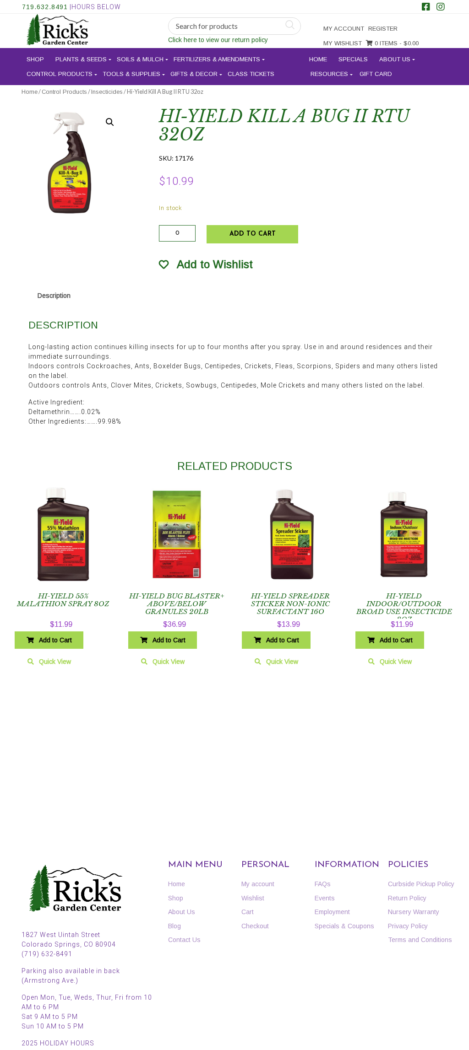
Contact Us (184, 939)
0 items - (396, 43)
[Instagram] (440, 7)
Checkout (255, 926)
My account (343, 28)
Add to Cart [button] (55, 640)
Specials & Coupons (344, 926)
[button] (110, 122)
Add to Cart (252, 234)
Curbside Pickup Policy (421, 884)
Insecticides (107, 91)
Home (318, 59)
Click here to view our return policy (218, 39)
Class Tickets (251, 73)
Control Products (60, 73)
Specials (353, 59)
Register (383, 28)
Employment (332, 911)
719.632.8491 (45, 7)
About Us (394, 59)
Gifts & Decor (194, 73)
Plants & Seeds (81, 59)
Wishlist (252, 898)
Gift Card (376, 73)
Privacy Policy (408, 926)
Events (325, 898)
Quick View (55, 661)
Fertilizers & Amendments (217, 59)
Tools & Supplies (131, 73)
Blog (174, 926)
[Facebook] (426, 7)
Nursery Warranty (413, 911)
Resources (329, 73)
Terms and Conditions (420, 939)
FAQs (323, 884)
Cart (247, 911)
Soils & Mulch (140, 59)
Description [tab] (54, 295)
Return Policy (407, 898)
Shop (35, 59)
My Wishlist (342, 43)
